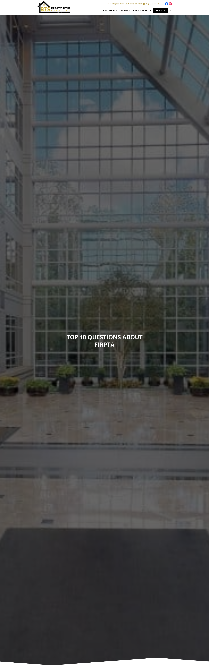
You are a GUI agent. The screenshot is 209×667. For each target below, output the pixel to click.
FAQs (121, 10)
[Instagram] (170, 4)
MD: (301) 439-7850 (133, 4)
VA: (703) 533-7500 (115, 4)
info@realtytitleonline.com (154, 4)
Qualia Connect (131, 10)
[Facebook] (166, 4)
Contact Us (145, 10)
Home (105, 10)
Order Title (160, 10)
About (112, 10)
